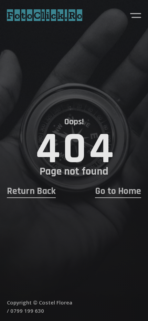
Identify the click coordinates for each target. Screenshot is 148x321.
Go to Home (118, 191)
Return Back (31, 191)
